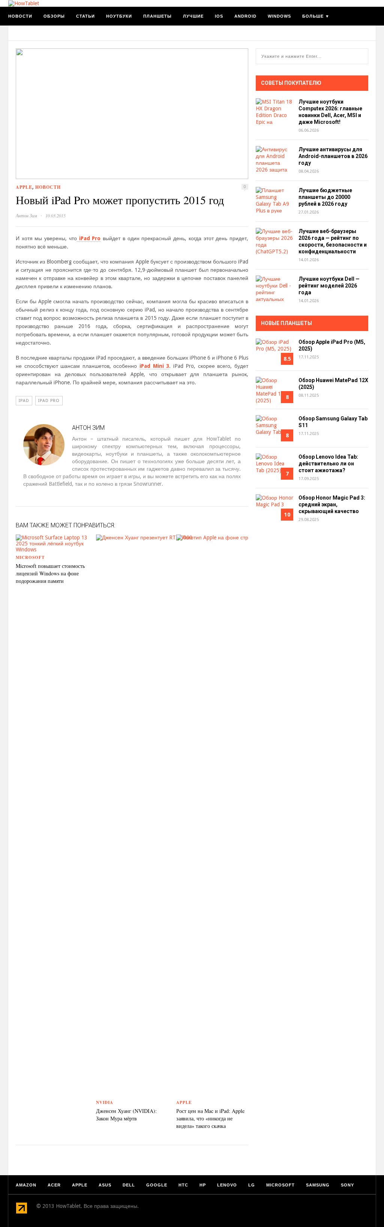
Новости (20, 16)
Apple (24, 187)
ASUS (105, 1185)
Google (156, 1185)
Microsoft (30, 557)
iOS (219, 16)
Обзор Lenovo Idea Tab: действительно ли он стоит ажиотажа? (328, 463)
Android (245, 16)
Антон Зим (26, 215)
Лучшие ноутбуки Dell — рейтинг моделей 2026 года (329, 285)
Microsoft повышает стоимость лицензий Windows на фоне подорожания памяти (50, 573)
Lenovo (227, 1185)
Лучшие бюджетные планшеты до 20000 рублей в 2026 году (325, 197)
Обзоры (54, 16)
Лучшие (193, 16)
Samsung (318, 1185)
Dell (129, 1185)
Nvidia (104, 1102)
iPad (24, 400)
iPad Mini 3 (154, 366)
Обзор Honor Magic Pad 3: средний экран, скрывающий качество (331, 504)
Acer (54, 1185)
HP (203, 1185)
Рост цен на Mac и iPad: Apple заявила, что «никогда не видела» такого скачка (210, 1118)
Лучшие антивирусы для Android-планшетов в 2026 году (333, 156)
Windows (279, 16)
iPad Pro (88, 238)
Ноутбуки (119, 16)
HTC (183, 1185)
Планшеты (157, 16)
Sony (347, 1185)
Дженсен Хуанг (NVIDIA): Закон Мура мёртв (126, 1114)
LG (251, 1185)
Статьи (85, 16)
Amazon (26, 1185)
